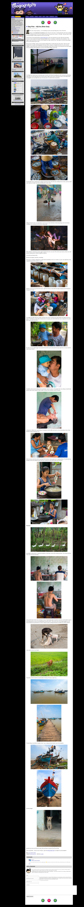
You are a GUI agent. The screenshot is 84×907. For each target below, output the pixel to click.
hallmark (52, 16)
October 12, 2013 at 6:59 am (35, 860)
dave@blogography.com (15, 29)
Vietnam (34, 852)
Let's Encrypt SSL (17, 103)
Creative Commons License (18, 100)
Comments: (28, 884)
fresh (27, 16)
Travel (29, 852)
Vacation (31, 852)
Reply (29, 863)
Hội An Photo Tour (44, 37)
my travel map (15, 78)
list (56, 16)
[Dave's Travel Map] (18, 77)
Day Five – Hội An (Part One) (37, 27)
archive (31, 16)
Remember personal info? (44, 880)
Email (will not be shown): (30, 878)
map (47, 16)
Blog (13, 16)
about (36, 16)
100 (44, 16)
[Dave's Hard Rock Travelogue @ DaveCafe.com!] (18, 67)
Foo (31, 859)
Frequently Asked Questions (16, 27)
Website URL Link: (29, 881)
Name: (27, 875)
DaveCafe (18, 16)
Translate (19, 38)
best (40, 16)
